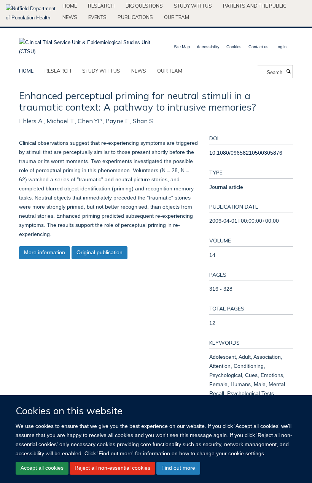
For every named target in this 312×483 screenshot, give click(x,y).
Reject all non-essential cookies (112, 468)
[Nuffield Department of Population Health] (31, 13)
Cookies (234, 46)
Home (69, 6)
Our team (176, 17)
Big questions (144, 6)
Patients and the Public (255, 6)
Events (97, 17)
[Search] (288, 72)
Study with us (193, 6)
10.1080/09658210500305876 (245, 153)
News (69, 17)
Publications (135, 17)
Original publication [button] (99, 252)
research (58, 71)
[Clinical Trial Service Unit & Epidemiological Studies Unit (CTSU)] (84, 45)
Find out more (178, 468)
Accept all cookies (42, 468)
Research (101, 6)
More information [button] (44, 252)
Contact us (258, 46)
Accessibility (208, 46)
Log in (281, 46)
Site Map (182, 46)
